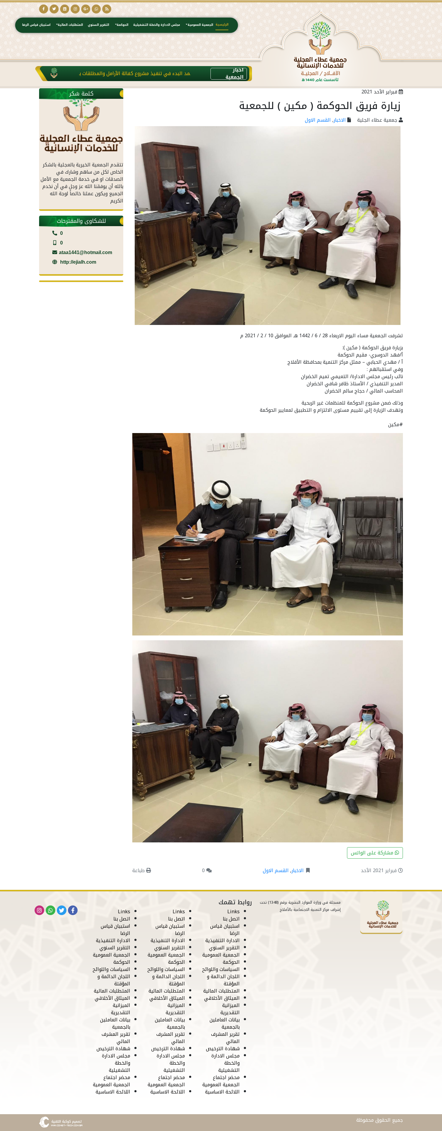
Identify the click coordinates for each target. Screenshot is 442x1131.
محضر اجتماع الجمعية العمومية (221, 1081)
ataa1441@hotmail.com (85, 252)
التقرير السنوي (98, 25)
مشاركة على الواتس (373, 852)
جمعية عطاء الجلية (377, 120)
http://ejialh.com (77, 262)
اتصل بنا (231, 918)
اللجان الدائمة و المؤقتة (223, 980)
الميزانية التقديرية (230, 1009)
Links (233, 911)
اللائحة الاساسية (222, 1091)
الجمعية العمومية (200, 25)
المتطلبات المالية (70, 25)
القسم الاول (318, 120)
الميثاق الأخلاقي (222, 998)
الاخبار (339, 120)
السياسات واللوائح (221, 969)
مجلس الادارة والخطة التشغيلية (156, 25)
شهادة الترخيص (223, 1048)
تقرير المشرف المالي (225, 1037)
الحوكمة (122, 25)
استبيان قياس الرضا (36, 25)
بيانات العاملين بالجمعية (225, 1023)
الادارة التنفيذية (222, 940)
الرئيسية (222, 24)
